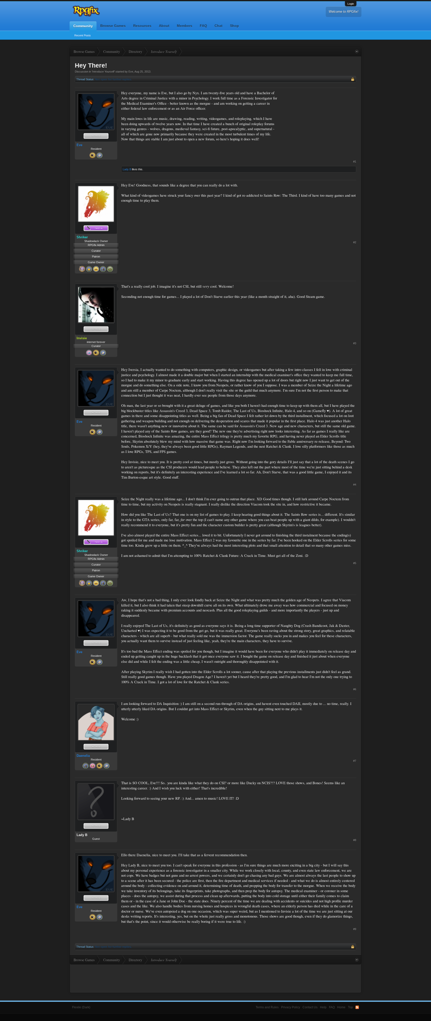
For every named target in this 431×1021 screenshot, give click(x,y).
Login (350, 3)
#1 (354, 161)
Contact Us (310, 1007)
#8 (354, 840)
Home (341, 1007)
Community (83, 26)
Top (350, 1007)
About (164, 26)
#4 (354, 484)
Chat (218, 26)
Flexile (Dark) (81, 1007)
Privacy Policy (290, 1007)
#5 (354, 563)
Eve (130, 71)
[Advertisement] (318, 121)
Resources (142, 26)
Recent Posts (82, 35)
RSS (357, 1007)
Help (323, 1007)
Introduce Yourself (103, 71)
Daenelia (83, 756)
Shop (234, 26)
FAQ (203, 26)
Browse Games (113, 26)
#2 (354, 242)
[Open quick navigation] (356, 51)
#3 (354, 343)
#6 (354, 689)
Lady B (127, 169)
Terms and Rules (267, 1007)
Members (184, 26)
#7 (354, 760)
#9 (354, 929)
